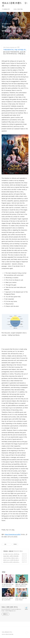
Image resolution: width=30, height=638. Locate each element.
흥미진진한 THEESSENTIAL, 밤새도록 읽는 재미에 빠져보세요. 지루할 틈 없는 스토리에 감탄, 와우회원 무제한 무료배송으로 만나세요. (14, 53)
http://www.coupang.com (10, 47)
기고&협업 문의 (6, 9)
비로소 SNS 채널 (18, 9)
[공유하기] (8, 544)
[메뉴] (27, 3)
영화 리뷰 (11, 551)
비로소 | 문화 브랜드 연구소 (14, 3)
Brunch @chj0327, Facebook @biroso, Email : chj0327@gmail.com (11, 610)
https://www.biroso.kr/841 (13, 534)
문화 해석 (5, 551)
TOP (27, 632)
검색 (23, 3)
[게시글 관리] (10, 544)
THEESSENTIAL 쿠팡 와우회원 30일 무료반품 (14, 50)
